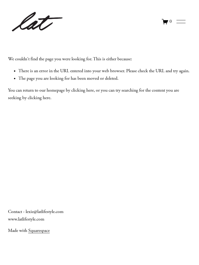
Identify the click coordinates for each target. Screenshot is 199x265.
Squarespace (39, 230)
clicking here (82, 90)
